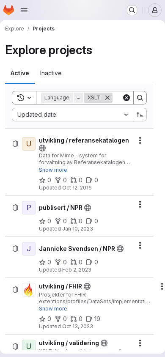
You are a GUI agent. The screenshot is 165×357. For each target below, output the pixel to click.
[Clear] (126, 98)
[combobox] (72, 114)
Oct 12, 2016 (77, 187)
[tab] (20, 73)
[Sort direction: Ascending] (140, 114)
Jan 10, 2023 (77, 228)
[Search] (140, 97)
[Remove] (107, 98)
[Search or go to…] (132, 10)
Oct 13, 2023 (77, 326)
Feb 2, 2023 (76, 269)
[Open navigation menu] (24, 10)
